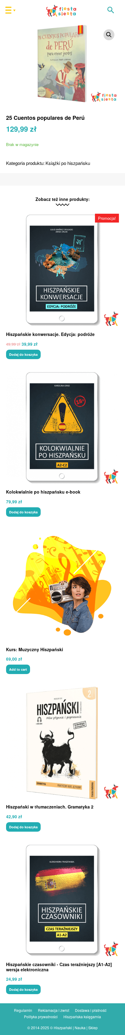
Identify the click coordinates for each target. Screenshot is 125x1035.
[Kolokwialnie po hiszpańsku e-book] (62, 428)
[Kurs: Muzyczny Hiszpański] (62, 585)
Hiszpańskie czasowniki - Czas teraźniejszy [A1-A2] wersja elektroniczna (59, 967)
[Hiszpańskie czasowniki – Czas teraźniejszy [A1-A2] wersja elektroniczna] (62, 900)
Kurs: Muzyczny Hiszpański (34, 649)
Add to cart (18, 669)
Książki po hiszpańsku (68, 163)
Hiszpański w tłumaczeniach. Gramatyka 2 (49, 807)
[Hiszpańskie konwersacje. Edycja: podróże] (62, 270)
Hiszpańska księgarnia (82, 1016)
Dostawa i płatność (90, 1010)
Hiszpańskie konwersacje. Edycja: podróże (50, 334)
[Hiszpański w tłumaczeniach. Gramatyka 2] (62, 743)
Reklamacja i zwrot (53, 1010)
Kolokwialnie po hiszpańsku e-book (43, 492)
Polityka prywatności (41, 1016)
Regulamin (23, 1010)
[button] (111, 10)
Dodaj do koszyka (23, 354)
